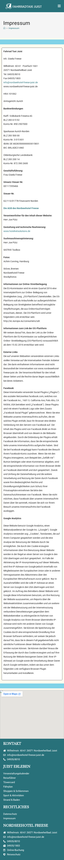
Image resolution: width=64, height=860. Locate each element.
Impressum (14, 28)
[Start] (4, 28)
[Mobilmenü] (59, 6)
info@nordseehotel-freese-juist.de (20, 82)
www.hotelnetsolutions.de (16, 231)
